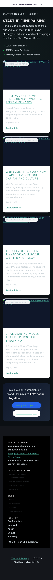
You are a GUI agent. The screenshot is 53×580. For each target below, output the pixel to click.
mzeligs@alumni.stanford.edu (23, 453)
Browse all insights (27, 413)
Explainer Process (16, 485)
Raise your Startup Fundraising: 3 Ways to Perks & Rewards (24, 99)
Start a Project (15, 457)
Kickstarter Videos (16, 478)
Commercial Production (19, 474)
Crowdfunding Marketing (19, 482)
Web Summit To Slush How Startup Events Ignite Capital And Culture (26, 175)
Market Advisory (15, 489)
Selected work (14, 503)
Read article (12, 128)
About (11, 500)
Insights (12, 507)
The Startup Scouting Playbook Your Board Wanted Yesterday (23, 254)
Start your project (25, 405)
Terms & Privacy (20, 558)
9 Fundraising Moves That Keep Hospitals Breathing (22, 337)
